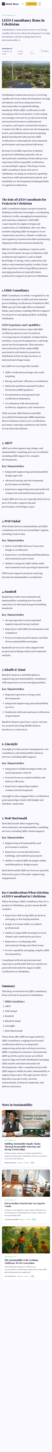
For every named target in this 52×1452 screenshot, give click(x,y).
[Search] (23, 4)
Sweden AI (7, 49)
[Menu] (39, 4)
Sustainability (9, 15)
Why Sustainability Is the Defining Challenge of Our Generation (21, 1261)
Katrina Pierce (10, 1163)
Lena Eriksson (10, 1276)
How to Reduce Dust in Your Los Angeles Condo (24, 1205)
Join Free (31, 4)
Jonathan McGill (11, 1219)
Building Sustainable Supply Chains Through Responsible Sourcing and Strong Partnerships (22, 1146)
